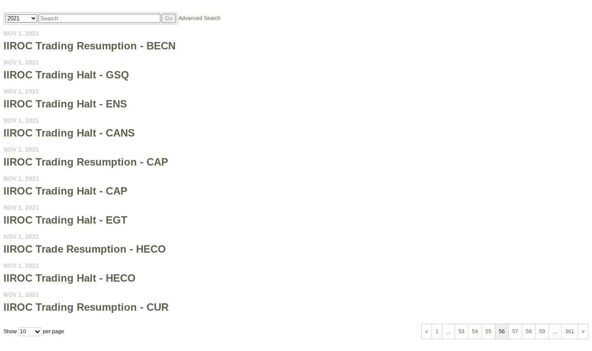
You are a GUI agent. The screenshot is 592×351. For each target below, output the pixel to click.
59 (542, 331)
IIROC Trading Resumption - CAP (85, 162)
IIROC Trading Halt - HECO (69, 278)
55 (488, 331)
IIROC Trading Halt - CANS (69, 133)
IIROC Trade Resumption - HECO (84, 249)
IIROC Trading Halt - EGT (65, 220)
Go (168, 18)
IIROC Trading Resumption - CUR (86, 307)
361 (569, 331)
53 (462, 331)
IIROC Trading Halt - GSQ (66, 75)
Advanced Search (200, 18)
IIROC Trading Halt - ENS (65, 104)
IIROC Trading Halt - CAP (65, 191)
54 (475, 331)
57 (515, 331)
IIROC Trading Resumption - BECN (89, 46)
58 (529, 331)
